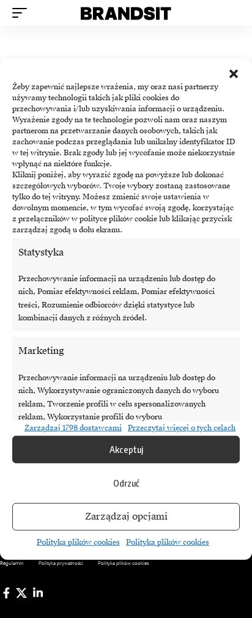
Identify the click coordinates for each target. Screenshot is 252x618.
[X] (21, 593)
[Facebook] (6, 593)
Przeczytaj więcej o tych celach (181, 427)
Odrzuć (126, 482)
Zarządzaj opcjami (126, 516)
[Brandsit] (126, 13)
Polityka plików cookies (78, 542)
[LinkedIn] (38, 593)
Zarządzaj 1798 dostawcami (73, 427)
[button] (234, 73)
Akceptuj (126, 449)
